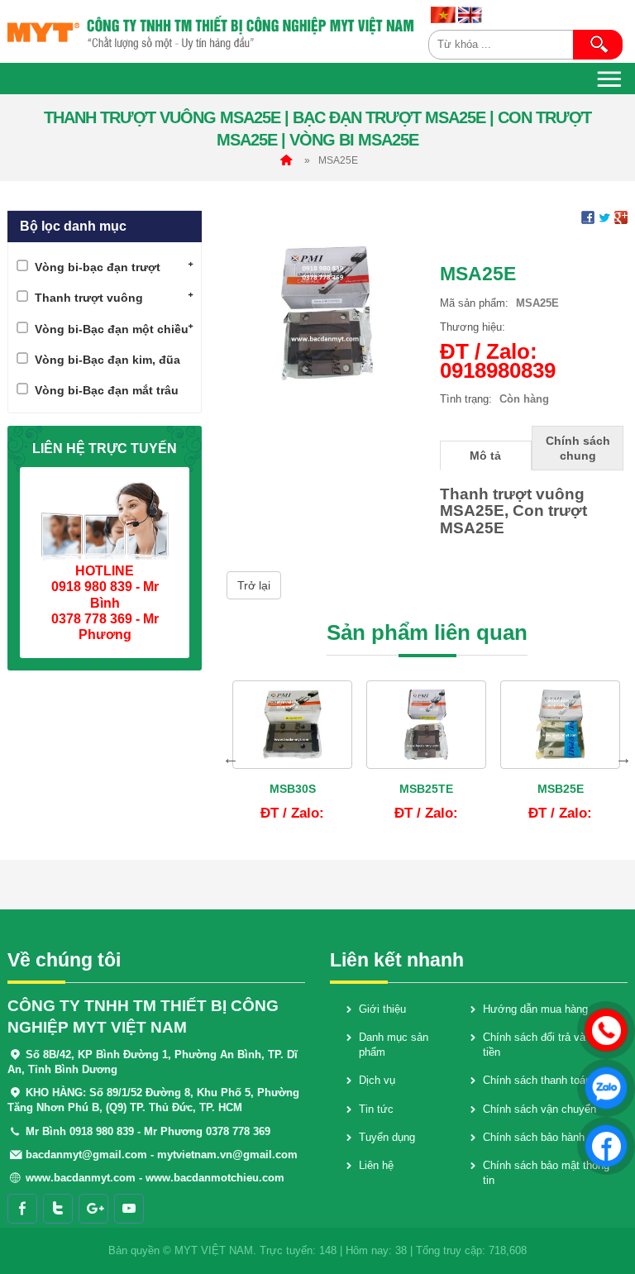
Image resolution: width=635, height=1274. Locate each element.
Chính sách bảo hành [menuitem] (534, 1137)
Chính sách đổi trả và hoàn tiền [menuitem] (547, 1044)
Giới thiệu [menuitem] (382, 1009)
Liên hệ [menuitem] (376, 1165)
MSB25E (560, 788)
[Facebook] (22, 1209)
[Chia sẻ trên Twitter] (604, 217)
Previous (230, 758)
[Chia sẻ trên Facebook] (587, 217)
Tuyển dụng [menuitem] (387, 1137)
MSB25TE (426, 788)
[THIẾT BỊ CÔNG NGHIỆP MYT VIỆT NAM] (211, 31)
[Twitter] (58, 1209)
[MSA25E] (327, 312)
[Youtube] (129, 1209)
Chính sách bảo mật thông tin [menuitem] (546, 1172)
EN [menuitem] (470, 15)
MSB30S (293, 788)
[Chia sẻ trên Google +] (621, 217)
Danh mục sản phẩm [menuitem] (393, 1044)
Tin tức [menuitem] (376, 1109)
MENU (609, 78)
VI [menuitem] (443, 15)
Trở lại (253, 585)
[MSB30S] (292, 724)
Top (604, 1213)
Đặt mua (305, 814)
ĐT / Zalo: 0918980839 (498, 361)
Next (623, 758)
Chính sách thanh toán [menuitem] (537, 1080)
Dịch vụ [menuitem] (377, 1080)
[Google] (93, 1209)
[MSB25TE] (426, 724)
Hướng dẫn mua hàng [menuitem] (535, 1009)
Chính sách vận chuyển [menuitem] (539, 1109)
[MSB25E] (560, 724)
